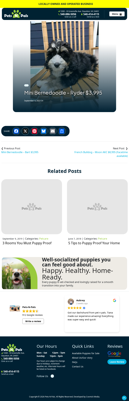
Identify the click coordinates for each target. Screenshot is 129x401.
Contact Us (77, 366)
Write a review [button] (33, 321)
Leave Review (117, 361)
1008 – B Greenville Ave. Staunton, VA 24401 (79, 11)
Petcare (43, 238)
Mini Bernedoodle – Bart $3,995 (19, 152)
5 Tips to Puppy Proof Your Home (94, 243)
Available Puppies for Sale (85, 353)
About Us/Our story (82, 357)
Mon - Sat (42, 352)
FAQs (74, 362)
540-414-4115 (91, 15)
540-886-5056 (68, 15)
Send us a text (93, 17)
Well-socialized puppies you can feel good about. (76, 262)
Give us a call (70, 17)
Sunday (41, 355)
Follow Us (42, 376)
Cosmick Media (92, 396)
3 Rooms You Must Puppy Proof (27, 243)
